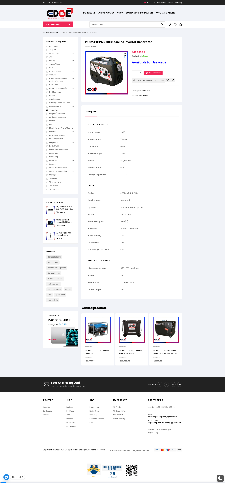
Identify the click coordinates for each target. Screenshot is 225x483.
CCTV (51, 68)
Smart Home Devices (58, 167)
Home (45, 32)
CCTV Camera (55, 71)
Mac (51, 124)
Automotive (54, 53)
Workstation (54, 189)
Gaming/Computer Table (59, 103)
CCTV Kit (52, 75)
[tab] (91, 113)
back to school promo (57, 268)
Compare (172, 80)
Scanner (52, 164)
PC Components (56, 139)
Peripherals (53, 142)
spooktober (60, 294)
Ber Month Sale (54, 273)
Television (53, 178)
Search (162, 24)
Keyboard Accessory (57, 117)
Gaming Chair (55, 99)
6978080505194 (54, 257)
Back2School (53, 262)
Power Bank (54, 153)
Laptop (52, 121)
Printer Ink (53, 160)
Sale (49, 294)
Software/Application (58, 171)
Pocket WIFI (54, 146)
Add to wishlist (167, 80)
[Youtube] (179, 384)
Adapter (52, 50)
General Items (55, 106)
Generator (53, 32)
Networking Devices (57, 135)
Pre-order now (154, 73)
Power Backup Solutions (59, 149)
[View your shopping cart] (180, 24)
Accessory (53, 46)
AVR (50, 57)
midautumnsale (54, 289)
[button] (125, 56)
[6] (175, 24)
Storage (52, 175)
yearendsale (53, 300)
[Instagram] (173, 384)
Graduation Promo (55, 278)
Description (91, 112)
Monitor (52, 131)
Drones (52, 95)
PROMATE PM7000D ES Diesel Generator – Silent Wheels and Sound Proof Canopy (165, 353)
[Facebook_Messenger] (6, 477)
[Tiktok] (166, 384)
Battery (52, 60)
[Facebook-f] (160, 384)
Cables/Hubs (54, 64)
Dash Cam (53, 85)
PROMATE (94, 47)
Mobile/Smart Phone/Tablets (61, 128)
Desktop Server (55, 92)
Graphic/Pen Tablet (57, 113)
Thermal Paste (55, 182)
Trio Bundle (53, 186)
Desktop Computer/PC (58, 88)
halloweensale (53, 284)
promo (68, 289)
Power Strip (53, 157)
